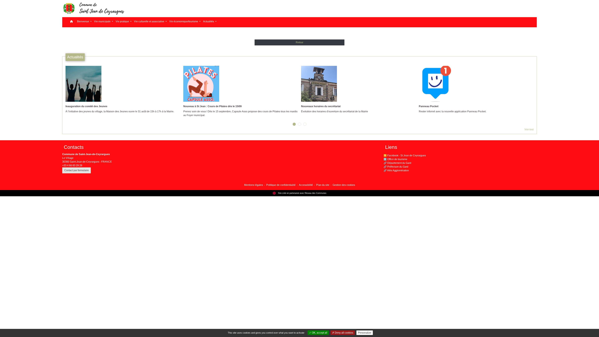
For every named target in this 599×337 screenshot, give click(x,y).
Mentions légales (253, 185)
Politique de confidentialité (281, 185)
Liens (391, 147)
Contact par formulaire (76, 170)
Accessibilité (306, 185)
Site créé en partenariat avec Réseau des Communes (301, 193)
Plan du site (322, 185)
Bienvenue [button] (83, 21)
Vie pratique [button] (123, 21)
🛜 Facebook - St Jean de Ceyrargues (405, 155)
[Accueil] (93, 9)
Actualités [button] (209, 21)
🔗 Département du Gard (397, 163)
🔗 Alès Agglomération (396, 170)
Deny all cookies (343, 332)
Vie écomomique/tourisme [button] (184, 21)
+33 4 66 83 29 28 (72, 165)
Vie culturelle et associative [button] (149, 21)
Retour (299, 42)
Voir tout (528, 129)
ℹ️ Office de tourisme (395, 159)
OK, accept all (319, 332)
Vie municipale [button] (102, 21)
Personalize (364, 332)
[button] (71, 22)
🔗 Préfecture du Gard (396, 166)
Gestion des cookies (344, 185)
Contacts (74, 147)
